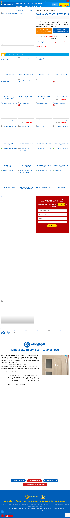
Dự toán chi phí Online (60, 1)
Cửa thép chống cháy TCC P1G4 (61, 75)
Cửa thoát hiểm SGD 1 (61, 187)
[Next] (32, 312)
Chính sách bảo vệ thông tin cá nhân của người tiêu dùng (18, 508)
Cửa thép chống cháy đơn (9, 187)
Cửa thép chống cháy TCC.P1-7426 (26, 75)
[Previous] (2, 312)
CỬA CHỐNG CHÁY (21, 3)
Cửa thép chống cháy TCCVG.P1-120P (9, 97)
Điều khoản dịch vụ (38, 510)
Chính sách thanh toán (49, 508)
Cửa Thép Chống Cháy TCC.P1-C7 (26, 97)
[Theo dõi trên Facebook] (66, 1)
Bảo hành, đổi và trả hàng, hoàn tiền (25, 510)
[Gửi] (57, 4)
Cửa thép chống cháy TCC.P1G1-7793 (26, 166)
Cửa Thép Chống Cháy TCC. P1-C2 (61, 144)
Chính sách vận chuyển (48, 510)
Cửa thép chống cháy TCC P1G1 (9, 144)
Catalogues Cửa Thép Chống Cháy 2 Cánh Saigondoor (26, 188)
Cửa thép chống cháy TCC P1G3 (9, 120)
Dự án (46, 1)
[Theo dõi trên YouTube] (68, 1)
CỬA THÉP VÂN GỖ (32, 10)
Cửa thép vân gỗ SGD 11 (61, 97)
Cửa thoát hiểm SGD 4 (26, 120)
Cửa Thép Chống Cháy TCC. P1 (44, 143)
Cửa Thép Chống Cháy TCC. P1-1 (43, 97)
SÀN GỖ (28, 6)
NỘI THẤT (20, 6)
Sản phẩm (24, 10)
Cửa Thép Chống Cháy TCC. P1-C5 (43, 188)
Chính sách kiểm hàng (59, 508)
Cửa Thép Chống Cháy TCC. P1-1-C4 (43, 166)
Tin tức (49, 1)
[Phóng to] (3, 44)
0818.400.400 (9, 516)
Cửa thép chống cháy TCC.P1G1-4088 (44, 75)
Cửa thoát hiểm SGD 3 (44, 120)
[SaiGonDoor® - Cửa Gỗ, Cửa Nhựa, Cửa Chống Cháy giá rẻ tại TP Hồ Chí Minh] (8, 4)
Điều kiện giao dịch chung (37, 508)
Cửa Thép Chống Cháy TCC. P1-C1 (61, 166)
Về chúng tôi (35, 1)
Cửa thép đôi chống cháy (61, 120)
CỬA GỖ (31, 3)
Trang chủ (18, 10)
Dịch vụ (42, 1)
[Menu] (40, 6)
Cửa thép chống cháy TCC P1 (26, 143)
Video (53, 1)
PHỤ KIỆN (36, 6)
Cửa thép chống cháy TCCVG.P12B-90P (9, 75)
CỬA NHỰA (39, 3)
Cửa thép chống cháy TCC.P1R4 (9, 166)
